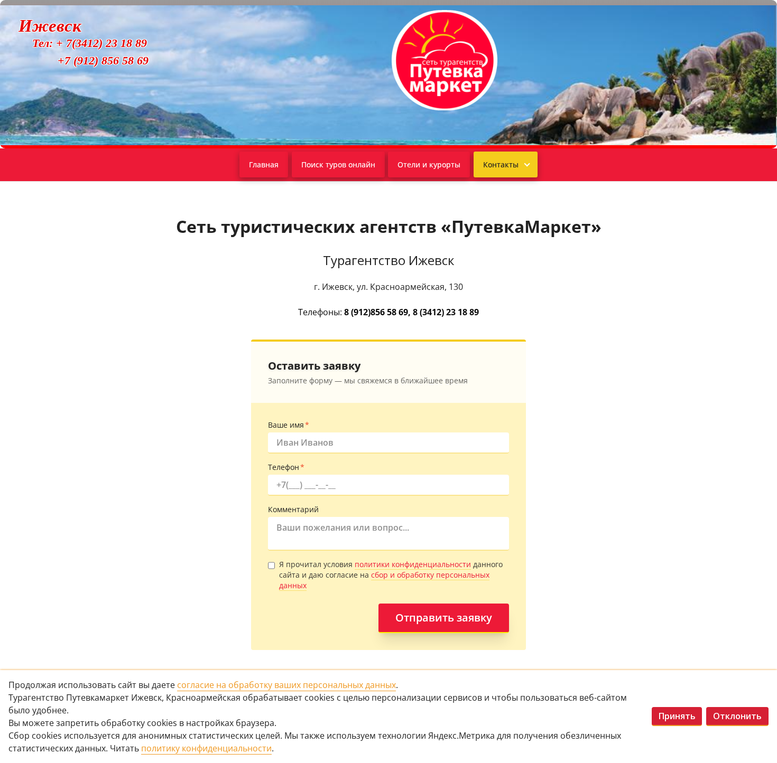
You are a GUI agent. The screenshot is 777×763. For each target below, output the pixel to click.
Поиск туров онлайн (338, 164)
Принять (677, 716)
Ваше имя (288, 425)
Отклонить (737, 716)
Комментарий (293, 509)
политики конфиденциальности (413, 564)
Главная (264, 164)
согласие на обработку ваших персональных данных (286, 685)
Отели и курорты (428, 164)
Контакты (501, 164)
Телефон (286, 467)
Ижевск (49, 25)
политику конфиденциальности (206, 748)
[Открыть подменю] (526, 164)
